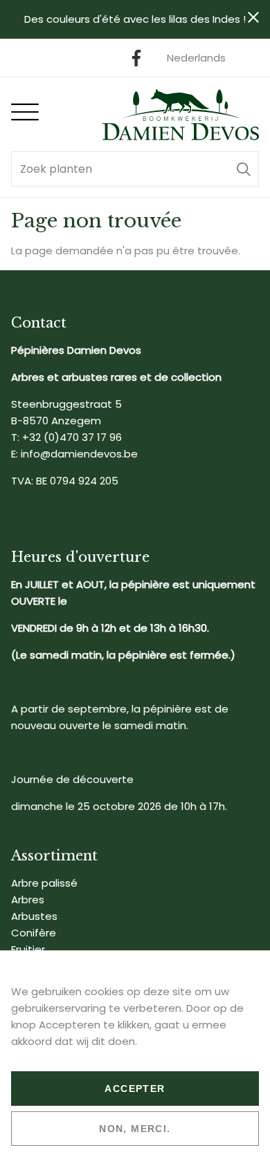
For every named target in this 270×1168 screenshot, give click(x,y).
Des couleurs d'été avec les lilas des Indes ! (135, 19)
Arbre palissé (44, 883)
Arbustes (34, 916)
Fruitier (28, 949)
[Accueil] (180, 114)
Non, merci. (134, 1128)
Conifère (33, 932)
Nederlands (196, 57)
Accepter (135, 1088)
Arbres (27, 899)
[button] (243, 169)
